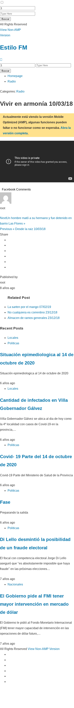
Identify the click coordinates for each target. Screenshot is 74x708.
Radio (12, 81)
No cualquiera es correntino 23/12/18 (32, 312)
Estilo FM (13, 47)
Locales (13, 337)
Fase (5, 502)
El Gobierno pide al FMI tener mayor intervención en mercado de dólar (34, 604)
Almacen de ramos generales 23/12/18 (34, 317)
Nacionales (15, 584)
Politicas (13, 343)
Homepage (15, 76)
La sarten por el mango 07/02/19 (29, 307)
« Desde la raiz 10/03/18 (23, 229)
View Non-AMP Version (44, 648)
